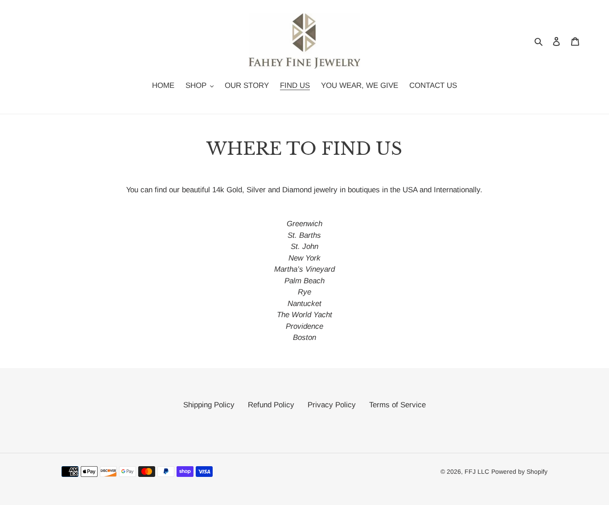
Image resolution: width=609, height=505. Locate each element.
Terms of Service (397, 405)
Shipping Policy (209, 405)
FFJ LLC (477, 471)
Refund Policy (271, 405)
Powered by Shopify (519, 471)
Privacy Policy (332, 405)
